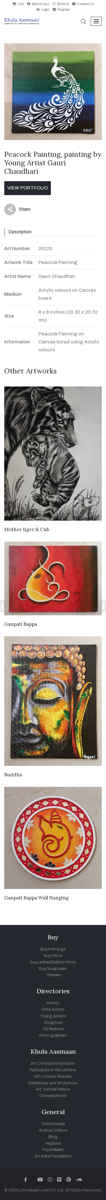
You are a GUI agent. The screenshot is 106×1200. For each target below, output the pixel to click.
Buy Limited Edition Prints (53, 962)
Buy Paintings (53, 949)
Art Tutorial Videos (53, 1089)
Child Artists (53, 1009)
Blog (53, 1137)
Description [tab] (19, 231)
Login (44, 10)
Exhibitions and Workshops (53, 1083)
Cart (20, 4)
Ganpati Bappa (20, 624)
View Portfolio (27, 188)
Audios (45, 1130)
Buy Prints (53, 956)
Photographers (53, 1035)
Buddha (13, 775)
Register (63, 10)
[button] (83, 22)
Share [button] (20, 210)
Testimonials (53, 1124)
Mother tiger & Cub (26, 529)
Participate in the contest (53, 1070)
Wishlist (62, 4)
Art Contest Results (53, 1076)
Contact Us (85, 4)
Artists (53, 1003)
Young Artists (53, 1016)
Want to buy (40, 4)
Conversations (53, 1096)
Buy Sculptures (53, 969)
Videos (61, 1130)
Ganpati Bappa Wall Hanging (36, 898)
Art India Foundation (53, 1156)
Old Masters (53, 1029)
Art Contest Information (53, 1063)
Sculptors (53, 1023)
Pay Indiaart (53, 1150)
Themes (53, 975)
